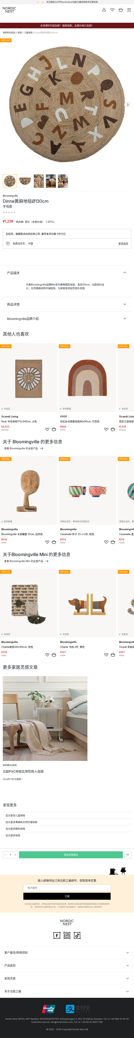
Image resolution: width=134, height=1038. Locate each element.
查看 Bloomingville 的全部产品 (21, 448)
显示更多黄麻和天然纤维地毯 (21, 822)
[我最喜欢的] (112, 10)
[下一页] (127, 104)
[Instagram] (67, 935)
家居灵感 (10, 978)
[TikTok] (77, 935)
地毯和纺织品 (9, 32)
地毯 (20, 32)
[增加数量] (15, 854)
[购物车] (121, 10)
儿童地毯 (28, 32)
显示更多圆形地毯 (15, 828)
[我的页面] (104, 10)
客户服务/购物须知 (16, 952)
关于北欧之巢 (12, 991)
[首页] (9, 10)
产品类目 (10, 965)
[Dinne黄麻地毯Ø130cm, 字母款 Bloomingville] (67, 104)
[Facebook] (57, 935)
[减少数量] (5, 854)
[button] (9, 213)
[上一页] (6, 104)
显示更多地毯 (13, 835)
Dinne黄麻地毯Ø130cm (46, 32)
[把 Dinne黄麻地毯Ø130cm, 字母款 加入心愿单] (127, 854)
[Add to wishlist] (47, 429)
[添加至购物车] (54, 429)
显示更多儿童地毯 (15, 815)
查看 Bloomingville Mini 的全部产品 (23, 561)
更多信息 (123, 243)
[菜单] (129, 10)
